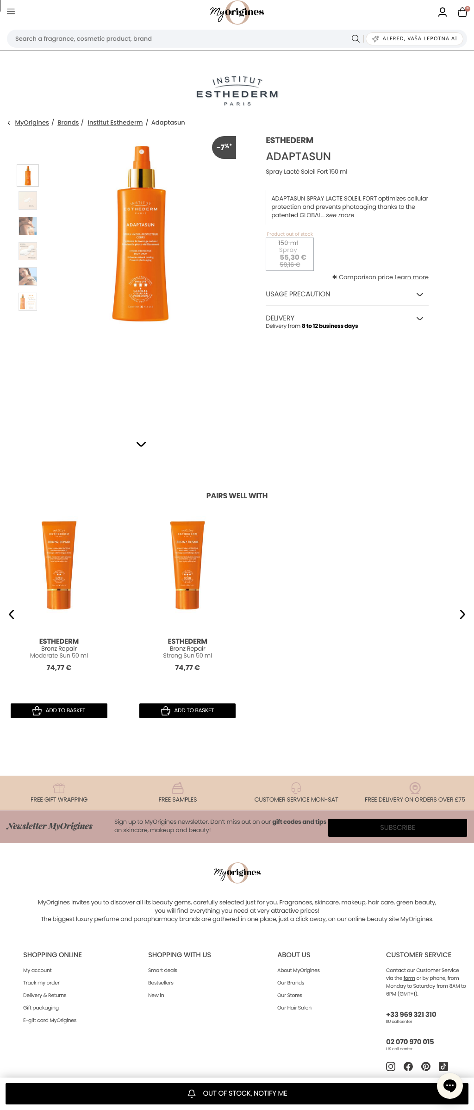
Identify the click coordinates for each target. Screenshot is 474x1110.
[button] (141, 444)
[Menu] (13, 13)
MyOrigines (32, 122)
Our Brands (290, 982)
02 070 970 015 (410, 1042)
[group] (140, 275)
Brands (68, 122)
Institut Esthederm (115, 122)
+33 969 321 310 (411, 1015)
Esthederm (289, 140)
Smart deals (162, 970)
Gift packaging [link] (41, 1007)
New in (156, 995)
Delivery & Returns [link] (44, 995)
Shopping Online (52, 955)
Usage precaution (298, 294)
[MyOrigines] (237, 12)
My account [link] (37, 970)
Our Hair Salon (294, 1007)
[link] (442, 12)
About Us (293, 955)
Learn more (411, 277)
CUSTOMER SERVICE (418, 955)
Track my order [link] (41, 982)
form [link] (409, 978)
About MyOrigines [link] (298, 970)
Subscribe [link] (397, 828)
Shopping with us (179, 955)
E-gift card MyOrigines (49, 1020)
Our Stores (289, 995)
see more (340, 215)
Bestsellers (161, 982)
